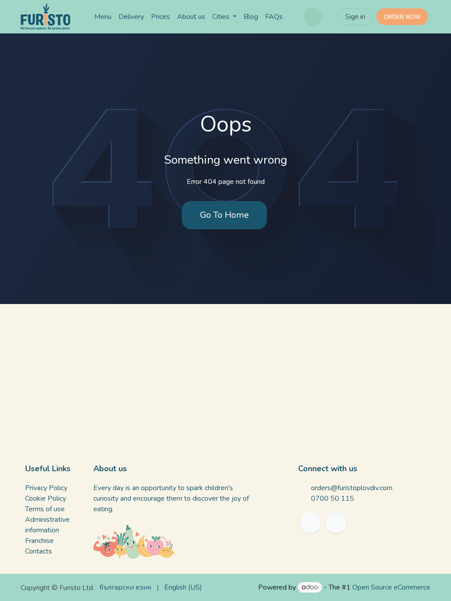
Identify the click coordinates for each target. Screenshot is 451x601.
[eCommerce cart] (312, 16)
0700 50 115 (332, 498)
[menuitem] (103, 17)
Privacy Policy (46, 488)
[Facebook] (310, 522)
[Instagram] (336, 522)
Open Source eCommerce (391, 587)
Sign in (355, 17)
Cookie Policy (45, 498)
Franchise (39, 541)
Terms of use (45, 509)
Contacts (38, 551)
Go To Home (224, 215)
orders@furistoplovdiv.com (351, 488)
